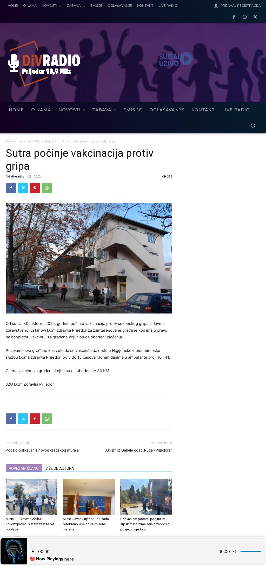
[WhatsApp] (47, 188)
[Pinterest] (35, 188)
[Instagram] (244, 17)
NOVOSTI (33, 141)
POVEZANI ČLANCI (24, 468)
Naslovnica (14, 141)
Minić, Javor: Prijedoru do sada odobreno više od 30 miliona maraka (86, 524)
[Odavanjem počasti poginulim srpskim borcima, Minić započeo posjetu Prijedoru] (146, 497)
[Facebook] (233, 17)
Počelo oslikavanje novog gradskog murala (42, 450)
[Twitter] (255, 17)
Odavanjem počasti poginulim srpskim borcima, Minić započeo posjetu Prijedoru (145, 524)
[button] (253, 125)
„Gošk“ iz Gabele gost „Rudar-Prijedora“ (138, 450)
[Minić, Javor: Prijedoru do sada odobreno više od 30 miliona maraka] (89, 497)
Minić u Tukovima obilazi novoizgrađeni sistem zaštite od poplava (30, 524)
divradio (17, 176)
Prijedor (51, 141)
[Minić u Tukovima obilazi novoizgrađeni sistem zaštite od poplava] (31, 497)
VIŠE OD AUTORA (59, 468)
